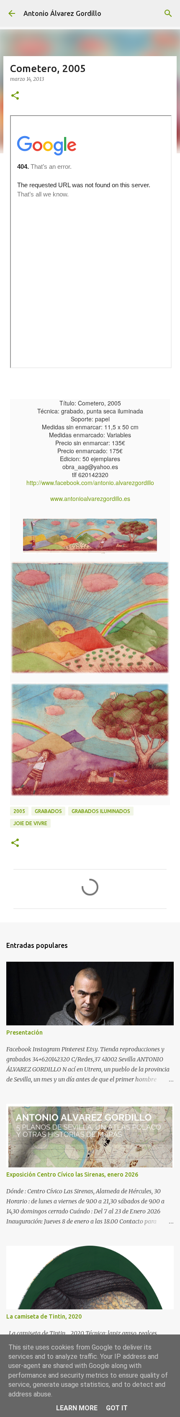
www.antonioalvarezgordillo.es (90, 498)
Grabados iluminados (101, 811)
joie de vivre (30, 823)
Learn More (77, 1408)
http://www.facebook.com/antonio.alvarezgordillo (90, 482)
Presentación (24, 1032)
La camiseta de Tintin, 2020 (44, 1316)
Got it (117, 1408)
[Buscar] (168, 13)
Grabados (48, 811)
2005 (19, 811)
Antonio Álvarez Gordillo (62, 13)
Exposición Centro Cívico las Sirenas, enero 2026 (72, 1174)
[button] (15, 96)
